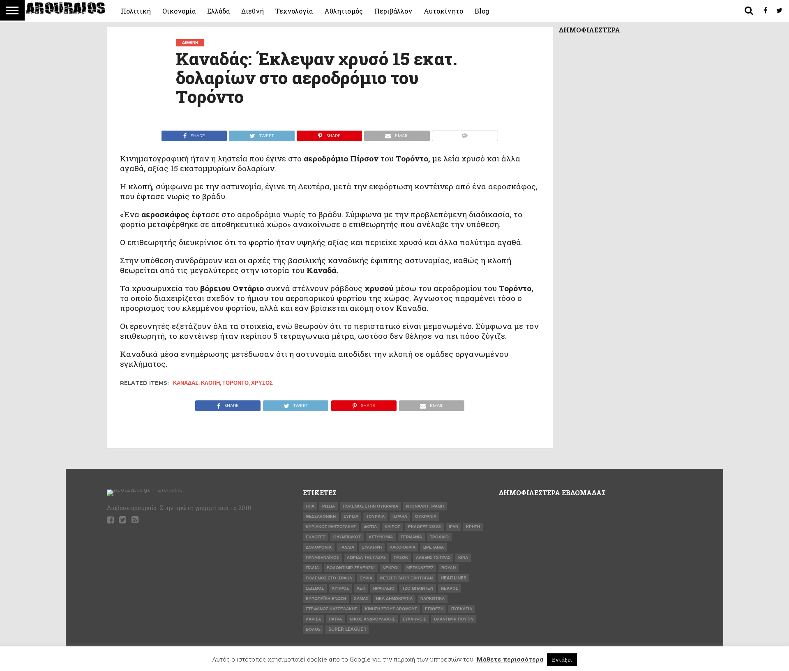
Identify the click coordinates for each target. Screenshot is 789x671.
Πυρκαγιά (461, 608)
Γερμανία (411, 537)
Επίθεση (434, 608)
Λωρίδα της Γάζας (366, 557)
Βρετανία (433, 547)
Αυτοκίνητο (443, 11)
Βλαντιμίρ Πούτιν (453, 619)
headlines (453, 578)
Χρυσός (262, 383)
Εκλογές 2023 (424, 526)
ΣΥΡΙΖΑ (351, 516)
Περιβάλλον (393, 11)
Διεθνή (252, 11)
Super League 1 (347, 629)
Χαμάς (361, 598)
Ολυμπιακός (347, 537)
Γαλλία (346, 547)
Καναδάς (185, 383)
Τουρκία (375, 516)
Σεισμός (315, 588)
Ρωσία (328, 506)
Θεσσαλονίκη (321, 516)
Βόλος (313, 629)
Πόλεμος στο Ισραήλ (329, 578)
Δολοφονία (319, 547)
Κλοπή (210, 383)
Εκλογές (315, 537)
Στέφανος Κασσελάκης (331, 608)
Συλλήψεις (414, 619)
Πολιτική (136, 11)
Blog (482, 11)
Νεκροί (391, 567)
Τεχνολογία (294, 11)
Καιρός (392, 526)
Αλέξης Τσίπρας (433, 557)
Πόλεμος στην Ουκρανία (370, 506)
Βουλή (448, 567)
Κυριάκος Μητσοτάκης (331, 526)
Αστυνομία (381, 537)
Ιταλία (312, 567)
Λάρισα (313, 619)
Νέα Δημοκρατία (394, 598)
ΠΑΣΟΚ (401, 557)
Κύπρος (340, 588)
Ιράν (453, 526)
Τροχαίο (439, 537)
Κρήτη (473, 526)
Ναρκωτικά (432, 598)
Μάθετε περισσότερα (509, 659)
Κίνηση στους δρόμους (391, 608)
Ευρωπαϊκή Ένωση (326, 598)
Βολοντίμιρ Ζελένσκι (351, 567)
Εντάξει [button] (562, 659)
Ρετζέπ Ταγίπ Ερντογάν (406, 578)
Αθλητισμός (343, 11)
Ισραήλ (399, 516)
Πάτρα (335, 619)
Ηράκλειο (383, 588)
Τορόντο (235, 383)
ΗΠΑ (310, 506)
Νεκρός (449, 588)
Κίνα (463, 557)
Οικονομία (179, 11)
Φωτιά (370, 526)
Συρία (366, 578)
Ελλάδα (218, 11)
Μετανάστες (420, 567)
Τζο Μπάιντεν (417, 588)
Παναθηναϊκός (322, 557)
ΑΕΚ (361, 588)
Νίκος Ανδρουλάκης (372, 619)
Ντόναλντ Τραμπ (425, 506)
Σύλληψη (372, 547)
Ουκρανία (425, 516)
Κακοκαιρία (402, 547)
